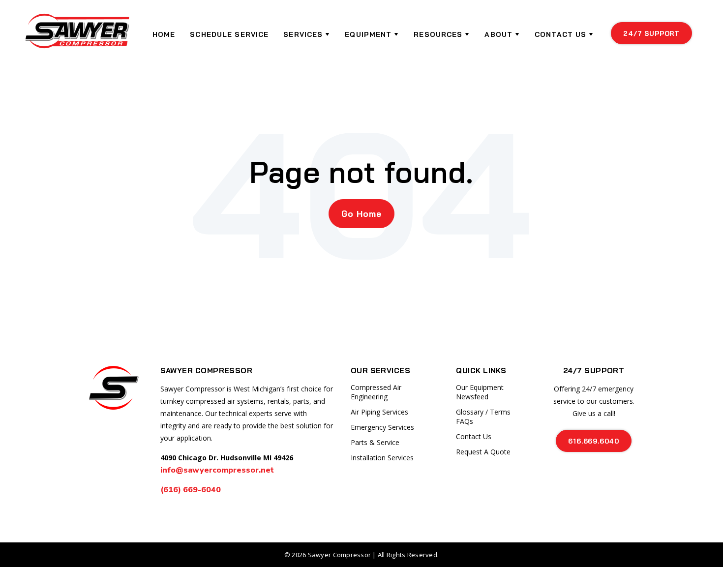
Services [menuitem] (303, 34)
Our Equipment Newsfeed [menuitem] (480, 392)
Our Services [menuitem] (380, 370)
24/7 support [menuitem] (651, 33)
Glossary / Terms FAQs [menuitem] (483, 416)
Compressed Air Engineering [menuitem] (376, 392)
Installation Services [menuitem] (382, 457)
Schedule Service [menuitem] (229, 34)
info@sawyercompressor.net (217, 470)
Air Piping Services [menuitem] (379, 412)
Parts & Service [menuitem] (375, 442)
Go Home (361, 214)
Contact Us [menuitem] (560, 34)
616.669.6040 (593, 441)
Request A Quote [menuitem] (483, 451)
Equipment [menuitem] (368, 34)
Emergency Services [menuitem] (382, 427)
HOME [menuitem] (163, 34)
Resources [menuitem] (438, 34)
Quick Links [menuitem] (481, 370)
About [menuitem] (498, 34)
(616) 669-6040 (191, 489)
